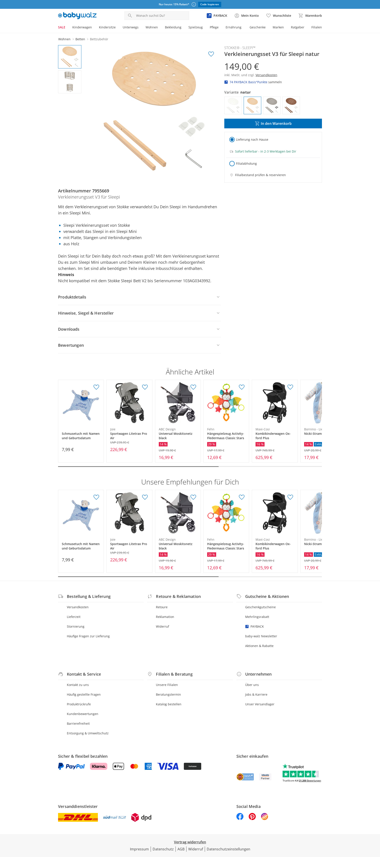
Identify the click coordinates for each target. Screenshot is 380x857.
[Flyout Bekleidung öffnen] (183, 27)
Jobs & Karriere (256, 694)
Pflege (214, 27)
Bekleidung (173, 27)
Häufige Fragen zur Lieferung (88, 636)
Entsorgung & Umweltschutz (88, 733)
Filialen (316, 27)
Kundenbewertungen (82, 714)
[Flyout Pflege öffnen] (220, 27)
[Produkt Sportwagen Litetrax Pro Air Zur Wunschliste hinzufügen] (144, 387)
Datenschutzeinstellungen (228, 849)
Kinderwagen (82, 27)
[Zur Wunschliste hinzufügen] (211, 54)
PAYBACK (257, 626)
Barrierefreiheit (78, 723)
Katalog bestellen (168, 704)
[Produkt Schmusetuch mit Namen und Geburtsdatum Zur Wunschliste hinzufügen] (96, 387)
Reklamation (165, 617)
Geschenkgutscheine (260, 607)
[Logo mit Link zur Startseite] (77, 15)
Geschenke (258, 27)
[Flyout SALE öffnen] (67, 27)
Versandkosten (78, 607)
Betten (80, 39)
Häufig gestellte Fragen (84, 694)
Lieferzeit (73, 617)
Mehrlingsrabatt (257, 617)
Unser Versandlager (259, 704)
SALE (61, 27)
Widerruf (162, 626)
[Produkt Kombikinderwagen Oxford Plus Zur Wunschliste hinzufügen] (290, 387)
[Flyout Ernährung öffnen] (243, 27)
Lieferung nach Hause (252, 139)
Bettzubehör (99, 39)
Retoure (162, 607)
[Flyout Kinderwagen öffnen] (93, 27)
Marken (278, 27)
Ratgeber (297, 27)
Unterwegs (131, 27)
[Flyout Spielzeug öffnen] (204, 27)
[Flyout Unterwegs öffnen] (140, 27)
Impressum (139, 849)
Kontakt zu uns (78, 685)
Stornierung (75, 626)
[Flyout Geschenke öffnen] (267, 27)
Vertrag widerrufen (190, 842)
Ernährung (233, 27)
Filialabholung (246, 163)
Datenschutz (163, 849)
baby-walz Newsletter (261, 636)
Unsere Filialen (167, 685)
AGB (181, 849)
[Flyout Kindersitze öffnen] (117, 27)
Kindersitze (107, 27)
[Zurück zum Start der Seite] (374, 825)
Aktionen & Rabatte (259, 646)
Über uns (252, 685)
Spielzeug (195, 27)
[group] (154, 111)
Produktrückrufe (79, 704)
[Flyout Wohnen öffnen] (159, 27)
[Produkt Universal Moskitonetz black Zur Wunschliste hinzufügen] (193, 387)
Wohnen (152, 27)
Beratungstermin (168, 694)
